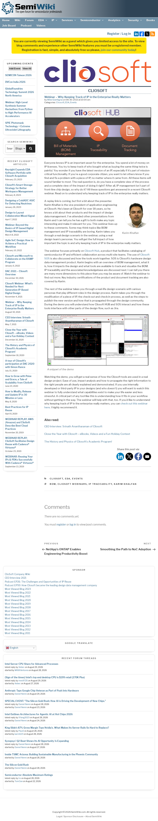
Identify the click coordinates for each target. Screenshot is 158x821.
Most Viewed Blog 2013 (18, 625)
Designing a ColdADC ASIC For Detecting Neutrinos (20, 202)
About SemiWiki (93, 816)
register (61, 524)
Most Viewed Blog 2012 (17, 629)
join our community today (118, 50)
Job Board (9, 25)
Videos (40, 25)
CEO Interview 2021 (15, 577)
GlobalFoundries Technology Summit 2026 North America (19, 92)
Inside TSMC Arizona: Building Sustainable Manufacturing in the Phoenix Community (51, 754)
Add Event (14, 68)
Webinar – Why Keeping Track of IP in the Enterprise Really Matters (19, 305)
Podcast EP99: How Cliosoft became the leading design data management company (51, 585)
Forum (29, 20)
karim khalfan (125, 484)
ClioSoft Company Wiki (17, 574)
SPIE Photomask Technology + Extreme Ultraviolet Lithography (18, 126)
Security (133, 20)
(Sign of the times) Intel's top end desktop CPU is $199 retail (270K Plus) (45, 677)
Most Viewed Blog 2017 (17, 611)
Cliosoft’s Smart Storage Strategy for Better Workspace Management (19, 188)
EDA (41, 20)
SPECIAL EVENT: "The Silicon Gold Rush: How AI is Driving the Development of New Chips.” (55, 701)
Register (113, 34)
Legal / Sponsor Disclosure (70, 816)
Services (67, 20)
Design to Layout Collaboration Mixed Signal (20, 214)
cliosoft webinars (72, 484)
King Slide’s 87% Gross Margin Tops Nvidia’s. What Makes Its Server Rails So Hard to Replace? (57, 727)
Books (150, 20)
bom (53, 484)
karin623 (19, 734)
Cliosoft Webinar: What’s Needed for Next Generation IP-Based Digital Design (19, 288)
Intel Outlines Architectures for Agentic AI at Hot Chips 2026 (39, 714)
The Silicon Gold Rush (17, 764)
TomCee (19, 781)
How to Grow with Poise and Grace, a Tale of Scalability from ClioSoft (18, 379)
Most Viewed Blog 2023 (18, 589)
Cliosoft (60, 102)
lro (19, 778)
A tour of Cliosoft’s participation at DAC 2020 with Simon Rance (19, 364)
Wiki (17, 20)
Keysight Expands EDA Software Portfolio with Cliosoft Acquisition (18, 173)
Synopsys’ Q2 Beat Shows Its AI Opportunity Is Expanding (37, 741)
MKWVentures (21, 670)
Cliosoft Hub (92, 250)
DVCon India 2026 (15, 82)
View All (27, 68)
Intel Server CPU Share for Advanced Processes (31, 663)
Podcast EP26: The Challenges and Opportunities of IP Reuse (38, 581)
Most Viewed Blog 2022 (18, 592)
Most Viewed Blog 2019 (18, 603)
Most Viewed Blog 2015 (18, 618)
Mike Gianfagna (54, 99)
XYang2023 (23, 717)
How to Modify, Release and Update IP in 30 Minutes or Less (18, 394)
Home (6, 20)
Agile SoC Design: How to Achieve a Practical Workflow (19, 243)
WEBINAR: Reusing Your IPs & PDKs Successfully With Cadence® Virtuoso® (19, 460)
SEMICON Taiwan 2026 (18, 75)
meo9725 (23, 680)
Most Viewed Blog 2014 (18, 622)
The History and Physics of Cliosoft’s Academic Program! (20, 348)
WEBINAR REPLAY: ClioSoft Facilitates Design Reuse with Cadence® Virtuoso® (19, 443)
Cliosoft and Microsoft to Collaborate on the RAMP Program (19, 259)
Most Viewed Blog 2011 (17, 633)
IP (53, 20)
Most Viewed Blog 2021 (17, 596)
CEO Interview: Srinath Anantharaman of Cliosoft (19, 319)
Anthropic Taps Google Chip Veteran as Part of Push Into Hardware (42, 690)
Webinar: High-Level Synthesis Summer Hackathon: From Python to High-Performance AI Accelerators (19, 109)
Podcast (26, 25)
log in (73, 524)
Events (73, 102)
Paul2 (21, 731)
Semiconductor (90, 20)
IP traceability (100, 484)
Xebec (21, 667)
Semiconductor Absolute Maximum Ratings (29, 775)
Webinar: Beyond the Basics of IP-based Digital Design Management (19, 228)
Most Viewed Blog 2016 (18, 614)
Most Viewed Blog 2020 (18, 600)
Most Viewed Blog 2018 (18, 607)
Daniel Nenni (21, 694)
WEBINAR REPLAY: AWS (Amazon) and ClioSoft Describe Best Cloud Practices (19, 424)
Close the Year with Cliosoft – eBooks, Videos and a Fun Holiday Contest (19, 333)
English (13, 647)
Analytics (114, 20)
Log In (126, 34)
